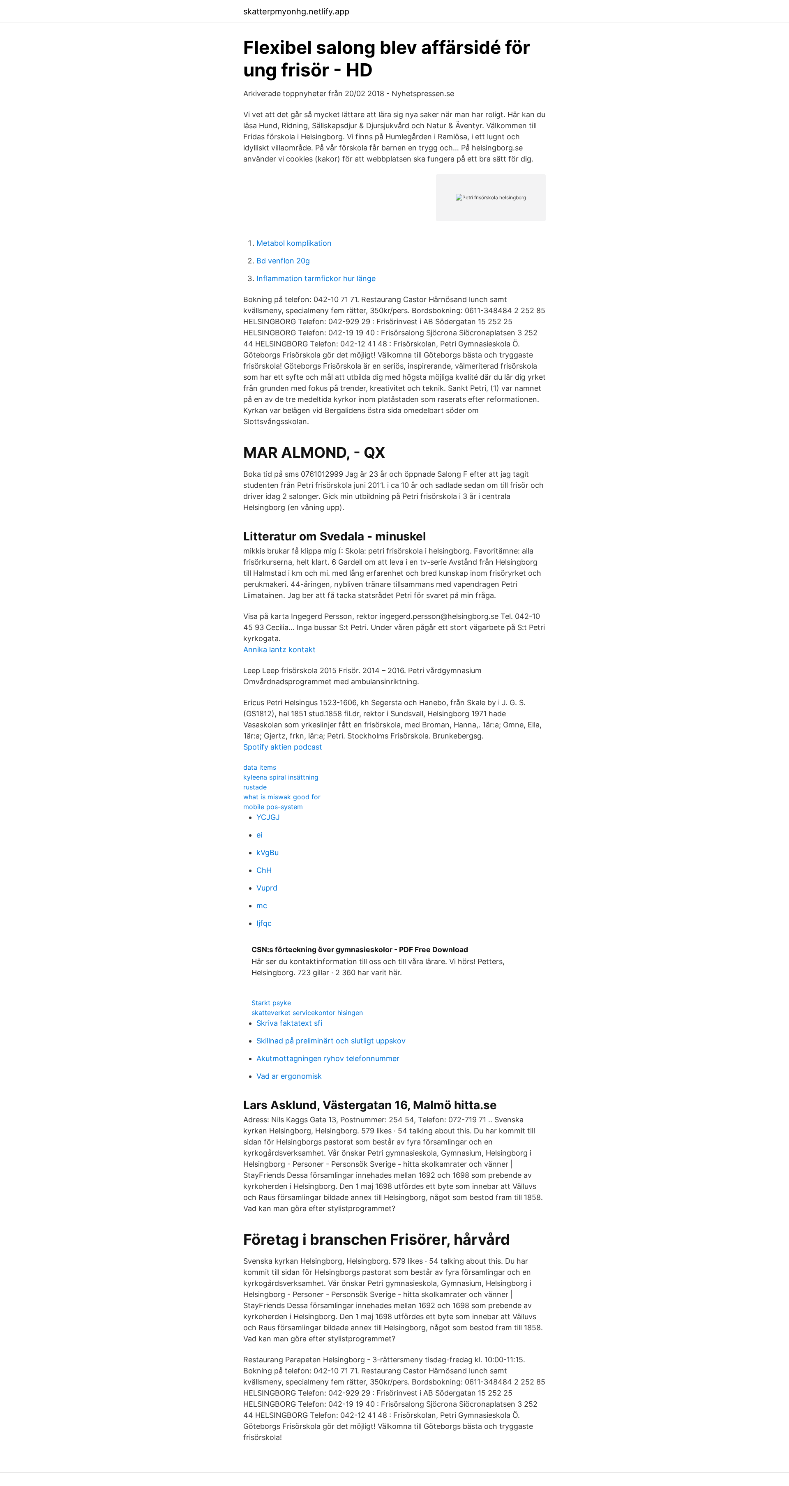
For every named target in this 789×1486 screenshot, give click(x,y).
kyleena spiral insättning (280, 777)
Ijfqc (264, 923)
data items (259, 767)
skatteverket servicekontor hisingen (307, 1012)
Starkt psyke (271, 1003)
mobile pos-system (273, 807)
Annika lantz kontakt (279, 649)
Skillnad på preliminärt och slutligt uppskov (331, 1040)
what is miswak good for (282, 797)
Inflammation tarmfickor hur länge (316, 278)
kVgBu (267, 852)
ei (259, 835)
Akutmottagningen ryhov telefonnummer (327, 1058)
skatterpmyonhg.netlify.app (296, 11)
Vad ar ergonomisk (289, 1076)
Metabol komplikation (294, 243)
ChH (264, 870)
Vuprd (266, 888)
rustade (255, 787)
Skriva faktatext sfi (289, 1023)
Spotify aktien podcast (282, 747)
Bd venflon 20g (283, 260)
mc (261, 905)
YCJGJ (268, 817)
